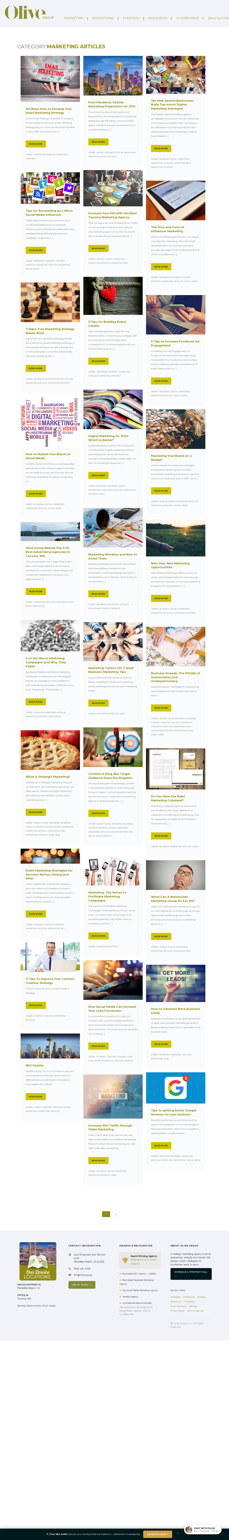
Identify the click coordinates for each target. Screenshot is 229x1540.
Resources (158, 18)
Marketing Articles (44, 154)
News (114, 156)
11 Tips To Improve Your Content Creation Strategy (50, 981)
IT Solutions (189, 1301)
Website (115, 608)
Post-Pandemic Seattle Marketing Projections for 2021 (111, 104)
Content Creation (160, 722)
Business (110, 152)
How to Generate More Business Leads (175, 1011)
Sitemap (193, 1306)
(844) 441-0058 (82, 1268)
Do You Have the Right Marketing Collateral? (168, 798)
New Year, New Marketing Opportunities (170, 565)
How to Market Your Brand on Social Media (48, 456)
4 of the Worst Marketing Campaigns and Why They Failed (46, 662)
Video (122, 713)
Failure (69, 379)
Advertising (189, 1297)
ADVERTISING (103, 18)
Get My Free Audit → (157, 1534)
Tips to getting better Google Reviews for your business (173, 1112)
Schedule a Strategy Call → (191, 1274)
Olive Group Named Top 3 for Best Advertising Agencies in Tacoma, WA (48, 552)
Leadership (186, 722)
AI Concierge (187, 18)
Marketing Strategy (162, 167)
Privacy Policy (177, 1311)
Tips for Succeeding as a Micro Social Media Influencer (49, 212)
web (57, 835)
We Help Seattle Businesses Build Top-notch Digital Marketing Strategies (172, 104)
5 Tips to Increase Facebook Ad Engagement (175, 343)
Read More (36, 144)
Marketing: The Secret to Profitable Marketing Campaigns (107, 896)
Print (102, 494)
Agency (100, 152)
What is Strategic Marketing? (48, 776)
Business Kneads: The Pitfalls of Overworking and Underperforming (175, 677)
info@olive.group (83, 1275)
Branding (39, 261)
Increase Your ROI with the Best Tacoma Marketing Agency (112, 215)
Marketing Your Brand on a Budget (171, 457)
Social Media (32, 269)
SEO (131, 832)
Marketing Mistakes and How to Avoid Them (112, 556)
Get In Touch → (82, 1285)
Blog (162, 501)
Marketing (74, 18)
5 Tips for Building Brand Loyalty (107, 323)
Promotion (64, 265)
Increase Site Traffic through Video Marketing (110, 1127)
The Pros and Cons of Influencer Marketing (167, 229)
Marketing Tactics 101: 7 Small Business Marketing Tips (111, 670)
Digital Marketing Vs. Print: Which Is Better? (108, 438)
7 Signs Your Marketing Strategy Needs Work (50, 331)
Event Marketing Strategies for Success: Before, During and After (49, 874)
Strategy (131, 18)
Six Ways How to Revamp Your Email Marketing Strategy (49, 111)
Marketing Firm (182, 163)
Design (49, 827)
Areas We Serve (178, 1306)
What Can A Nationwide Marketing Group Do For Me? (173, 899)
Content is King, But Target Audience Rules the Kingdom (110, 776)
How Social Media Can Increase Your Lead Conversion (112, 1008)
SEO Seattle (35, 1065)
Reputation (39, 606)
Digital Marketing (126, 152)
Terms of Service (195, 1311)
